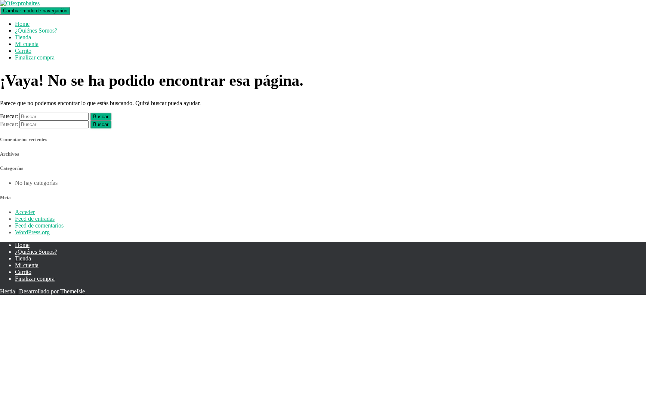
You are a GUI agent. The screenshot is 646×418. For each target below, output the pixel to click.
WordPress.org (32, 232)
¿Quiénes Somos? (36, 30)
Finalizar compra (35, 57)
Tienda (23, 37)
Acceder (25, 212)
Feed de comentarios (39, 225)
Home (22, 24)
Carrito (23, 51)
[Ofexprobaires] (20, 3)
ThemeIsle (72, 291)
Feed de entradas (35, 219)
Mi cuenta (27, 44)
